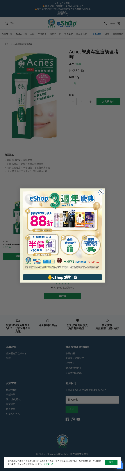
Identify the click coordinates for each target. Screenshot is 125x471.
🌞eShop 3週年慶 (63, 277)
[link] (62, 230)
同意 (111, 462)
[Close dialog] (101, 192)
